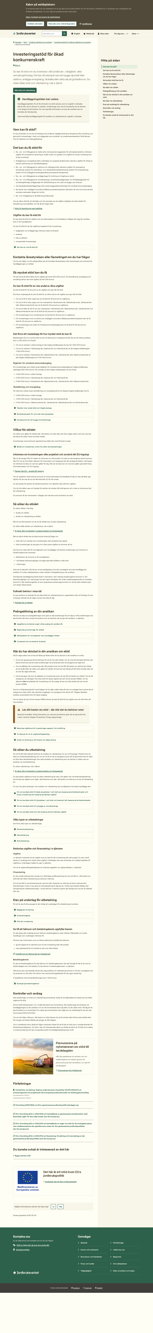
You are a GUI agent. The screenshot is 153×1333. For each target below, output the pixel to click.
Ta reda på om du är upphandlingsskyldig (33, 734)
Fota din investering (25, 921)
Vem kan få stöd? (110, 67)
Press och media (87, 1264)
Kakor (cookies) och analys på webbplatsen (43, 17)
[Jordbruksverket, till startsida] (24, 34)
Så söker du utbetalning (112, 101)
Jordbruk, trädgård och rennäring (40, 42)
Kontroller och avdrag (111, 108)
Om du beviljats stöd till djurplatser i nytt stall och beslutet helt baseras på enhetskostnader (54, 800)
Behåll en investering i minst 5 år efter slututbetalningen (39, 447)
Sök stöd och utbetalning (25, 90)
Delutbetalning (23, 835)
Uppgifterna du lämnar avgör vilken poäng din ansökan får (40, 624)
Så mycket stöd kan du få (113, 80)
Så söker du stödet (110, 87)
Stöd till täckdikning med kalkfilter (28, 208)
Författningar (108, 111)
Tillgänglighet (86, 1271)
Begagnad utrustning (25, 910)
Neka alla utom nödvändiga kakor (61, 24)
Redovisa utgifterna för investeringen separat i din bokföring (41, 728)
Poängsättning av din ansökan (115, 91)
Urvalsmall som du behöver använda (31, 641)
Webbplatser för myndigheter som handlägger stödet (38, 635)
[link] (53, 1056)
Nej (60, 1206)
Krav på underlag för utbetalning (116, 104)
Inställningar (87, 24)
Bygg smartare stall (22, 1156)
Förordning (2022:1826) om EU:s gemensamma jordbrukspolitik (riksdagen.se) (47, 1105)
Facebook (76, 1288)
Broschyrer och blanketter (91, 1257)
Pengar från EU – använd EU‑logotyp (29, 471)
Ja (53, 1206)
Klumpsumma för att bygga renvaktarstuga (34, 420)
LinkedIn (99, 1288)
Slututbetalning (23, 841)
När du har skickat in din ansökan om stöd (118, 95)
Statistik (84, 1243)
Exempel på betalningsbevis (28, 983)
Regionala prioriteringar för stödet (30, 630)
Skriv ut (17, 65)
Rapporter (117, 1257)
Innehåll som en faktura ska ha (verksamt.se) (32, 954)
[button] (53, 408)
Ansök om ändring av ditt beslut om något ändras (36, 740)
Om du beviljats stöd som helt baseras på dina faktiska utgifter (42, 812)
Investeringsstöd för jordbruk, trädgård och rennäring (72, 42)
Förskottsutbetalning (25, 829)
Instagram (88, 1288)
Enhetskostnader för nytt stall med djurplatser (35, 414)
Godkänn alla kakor (35, 24)
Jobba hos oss (119, 1250)
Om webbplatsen (120, 1264)
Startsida (18, 42)
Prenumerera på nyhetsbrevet (70, 1070)
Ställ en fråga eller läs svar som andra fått (33, 1245)
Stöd (25, 42)
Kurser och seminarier (89, 1250)
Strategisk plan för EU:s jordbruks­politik (61, 1181)
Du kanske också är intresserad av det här (118, 116)
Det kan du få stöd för (27, 247)
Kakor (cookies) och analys (124, 1271)
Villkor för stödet (110, 84)
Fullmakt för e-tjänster (24, 602)
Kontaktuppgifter (23, 1249)
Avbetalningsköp (23, 915)
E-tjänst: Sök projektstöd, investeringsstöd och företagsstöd (39, 531)
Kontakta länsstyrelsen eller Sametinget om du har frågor (119, 75)
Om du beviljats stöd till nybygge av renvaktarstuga (37, 806)
